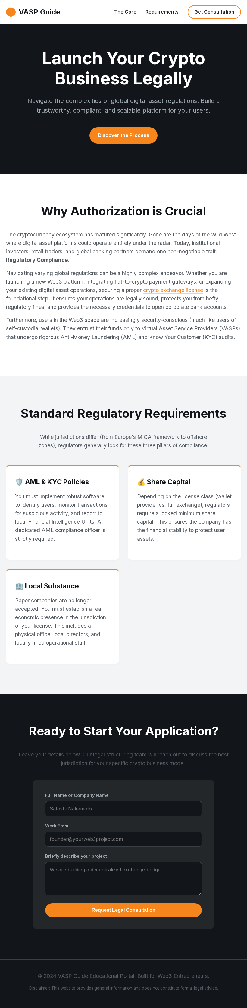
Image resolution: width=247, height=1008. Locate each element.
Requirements (162, 12)
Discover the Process (123, 135)
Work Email (57, 825)
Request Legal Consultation (123, 910)
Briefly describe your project (76, 856)
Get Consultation (214, 12)
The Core (125, 12)
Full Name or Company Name (77, 795)
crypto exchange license (173, 290)
